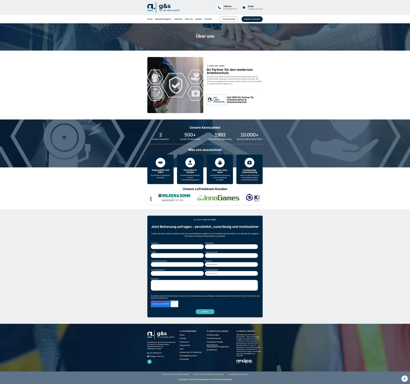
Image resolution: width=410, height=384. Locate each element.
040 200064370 (230, 9)
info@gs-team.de (255, 9)
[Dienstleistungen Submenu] (170, 19)
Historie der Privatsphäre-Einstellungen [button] (209, 374)
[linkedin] (149, 362)
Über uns (189, 19)
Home (149, 19)
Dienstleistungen (162, 19)
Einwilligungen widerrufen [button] (238, 374)
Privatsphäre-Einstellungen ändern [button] (175, 374)
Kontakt (208, 19)
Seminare (178, 19)
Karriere (198, 19)
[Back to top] (404, 378)
